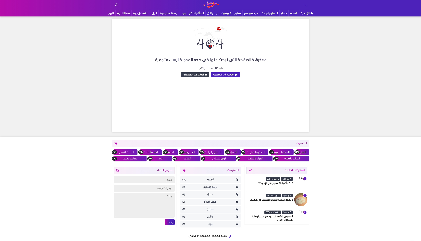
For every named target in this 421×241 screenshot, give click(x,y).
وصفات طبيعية (168, 13)
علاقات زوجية (140, 13)
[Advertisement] (210, 105)
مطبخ (237, 13)
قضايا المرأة (123, 13)
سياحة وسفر (251, 13)
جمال (284, 13)
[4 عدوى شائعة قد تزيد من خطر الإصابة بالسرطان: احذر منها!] (300, 216)
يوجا (183, 13)
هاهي (192, 236)
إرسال (170, 222)
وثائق (210, 13)
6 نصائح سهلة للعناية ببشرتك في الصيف (271, 199)
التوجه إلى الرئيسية (223, 74)
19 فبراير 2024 (273, 179)
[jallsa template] (230, 236)
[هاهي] (210, 7)
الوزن (154, 13)
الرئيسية (305, 13)
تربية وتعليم (223, 13)
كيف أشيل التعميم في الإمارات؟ (275, 183)
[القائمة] (305, 5)
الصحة (293, 13)
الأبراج (111, 13)
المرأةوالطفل (196, 13)
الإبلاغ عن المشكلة (194, 74)
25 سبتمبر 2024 (273, 212)
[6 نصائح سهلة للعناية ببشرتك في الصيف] (300, 199)
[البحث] (116, 5)
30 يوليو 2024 (273, 196)
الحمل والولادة (270, 13)
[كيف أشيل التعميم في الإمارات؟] (300, 183)
